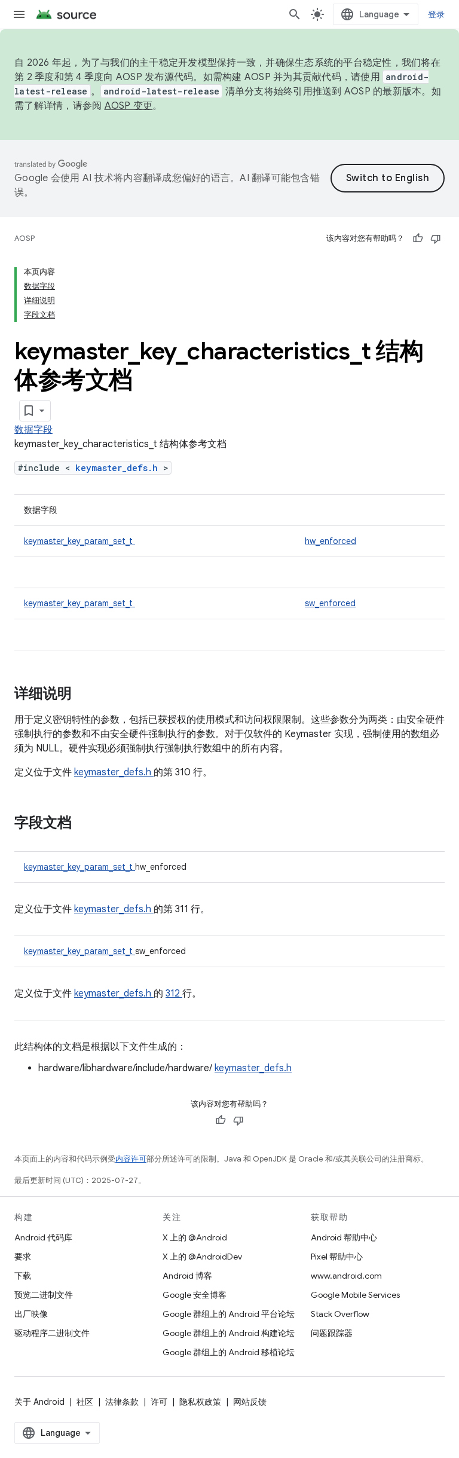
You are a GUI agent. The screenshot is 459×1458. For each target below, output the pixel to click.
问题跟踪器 (332, 1333)
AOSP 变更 (129, 106)
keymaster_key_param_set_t (79, 541)
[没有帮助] (436, 238)
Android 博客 (187, 1275)
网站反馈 (250, 1402)
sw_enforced (330, 603)
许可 (159, 1402)
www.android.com (346, 1275)
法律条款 (122, 1402)
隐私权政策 (200, 1402)
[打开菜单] (19, 14)
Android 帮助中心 (344, 1237)
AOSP (24, 238)
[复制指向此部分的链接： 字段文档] (87, 824)
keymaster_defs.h (119, 467)
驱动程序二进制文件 (52, 1333)
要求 (22, 1256)
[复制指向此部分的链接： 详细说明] (87, 694)
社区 (84, 1402)
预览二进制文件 (43, 1294)
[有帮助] (418, 238)
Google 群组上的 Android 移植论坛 (229, 1352)
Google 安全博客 (195, 1294)
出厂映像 (31, 1314)
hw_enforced (330, 541)
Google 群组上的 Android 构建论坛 (229, 1333)
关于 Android (39, 1402)
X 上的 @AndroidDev (202, 1256)
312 (174, 993)
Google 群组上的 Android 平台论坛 (229, 1314)
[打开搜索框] (294, 14)
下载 (22, 1275)
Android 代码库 (43, 1237)
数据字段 (33, 430)
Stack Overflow (340, 1314)
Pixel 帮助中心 (337, 1256)
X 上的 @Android (195, 1237)
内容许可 (130, 1159)
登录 (436, 14)
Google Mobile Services (355, 1294)
